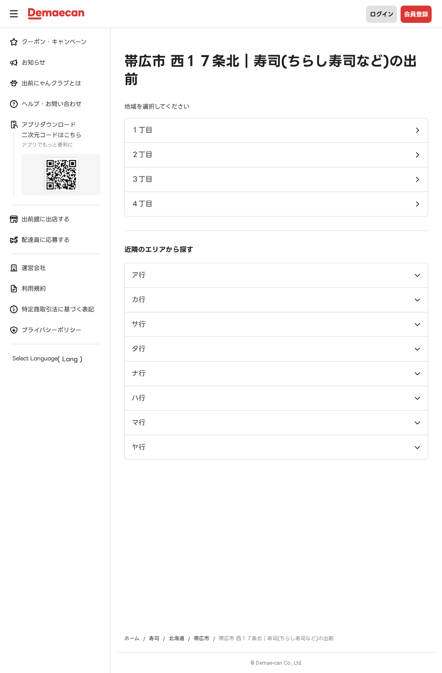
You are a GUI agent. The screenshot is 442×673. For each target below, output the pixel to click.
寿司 (154, 638)
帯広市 (201, 638)
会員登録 (416, 14)
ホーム (131, 638)
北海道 (176, 638)
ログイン (382, 14)
